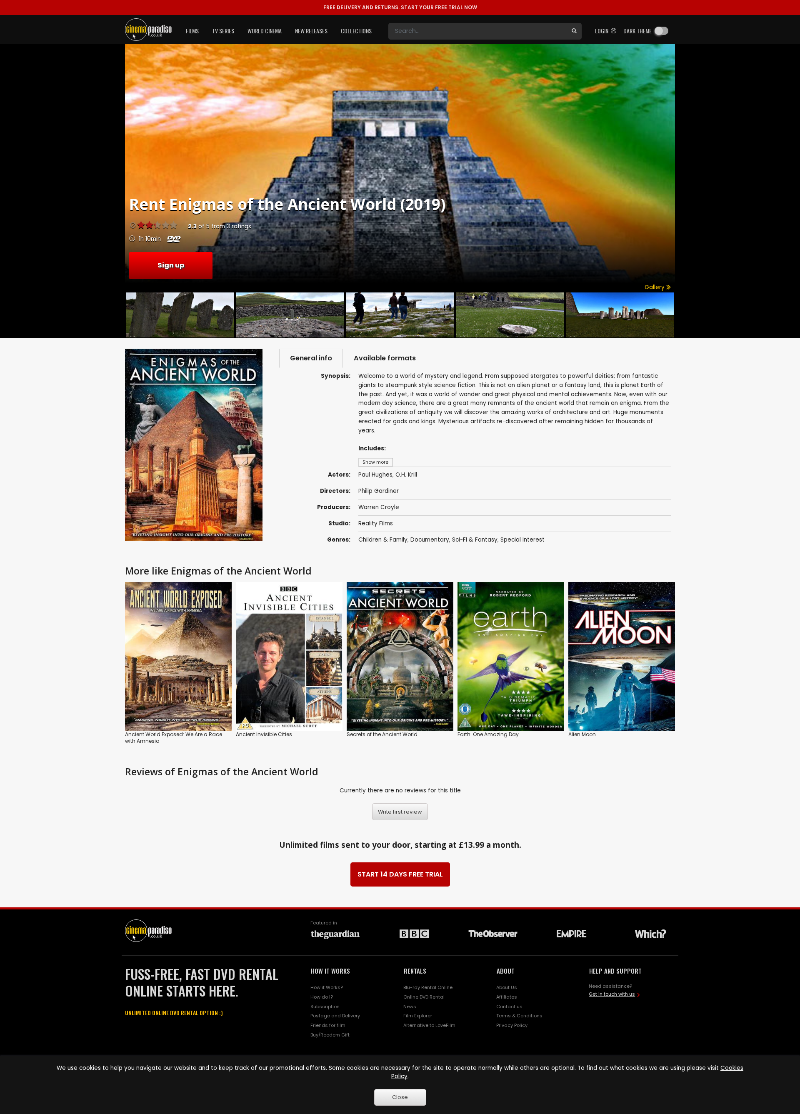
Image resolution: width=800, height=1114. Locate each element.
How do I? (321, 997)
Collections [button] (356, 30)
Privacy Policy (512, 1025)
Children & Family (383, 540)
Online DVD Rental (424, 997)
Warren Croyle (378, 507)
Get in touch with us (612, 994)
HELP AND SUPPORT (615, 970)
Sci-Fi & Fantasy (475, 540)
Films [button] (192, 30)
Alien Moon (582, 734)
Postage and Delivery (335, 1015)
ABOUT (506, 970)
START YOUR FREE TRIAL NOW (400, 7)
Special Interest (522, 540)
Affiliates (506, 997)
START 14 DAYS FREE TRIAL (400, 874)
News (409, 1006)
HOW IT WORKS (330, 970)
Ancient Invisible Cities (264, 734)
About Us (506, 987)
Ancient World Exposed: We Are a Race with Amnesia (173, 737)
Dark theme (637, 30)
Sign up (171, 265)
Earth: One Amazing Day (488, 734)
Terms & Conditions (519, 1015)
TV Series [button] (223, 30)
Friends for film (327, 1025)
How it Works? (326, 987)
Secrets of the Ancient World (382, 734)
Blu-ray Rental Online (427, 987)
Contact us (509, 1006)
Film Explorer (417, 1015)
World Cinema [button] (265, 30)
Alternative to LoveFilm (429, 1025)
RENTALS (415, 970)
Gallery (655, 287)
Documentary (429, 540)
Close (400, 1097)
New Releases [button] (311, 30)
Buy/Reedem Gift (330, 1035)
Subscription (325, 1006)
